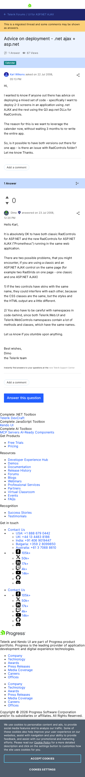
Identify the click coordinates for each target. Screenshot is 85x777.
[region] (42, 748)
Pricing (13, 446)
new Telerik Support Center (62, 367)
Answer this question (24, 398)
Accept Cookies (42, 758)
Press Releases (19, 666)
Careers (14, 673)
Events (13, 495)
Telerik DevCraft (12, 418)
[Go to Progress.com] (13, 635)
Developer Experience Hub (28, 460)
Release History (19, 470)
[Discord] (18, 583)
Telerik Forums (16, 14)
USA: (33, 533)
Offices (13, 677)
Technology (16, 659)
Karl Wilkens (17, 74)
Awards (13, 663)
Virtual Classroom (21, 492)
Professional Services (24, 485)
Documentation (19, 467)
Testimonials (17, 516)
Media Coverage (20, 670)
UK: (33, 537)
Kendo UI (6, 425)
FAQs (11, 499)
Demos (13, 463)
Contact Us (16, 530)
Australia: (36, 547)
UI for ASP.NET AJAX (41, 14)
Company (15, 656)
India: (33, 540)
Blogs (12, 478)
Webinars (15, 481)
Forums (13, 474)
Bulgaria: (36, 544)
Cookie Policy (42, 742)
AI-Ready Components (37, 432)
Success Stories (20, 512)
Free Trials (15, 443)
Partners (14, 488)
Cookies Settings (42, 769)
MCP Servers (9, 432)
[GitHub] (18, 579)
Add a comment (16, 167)
